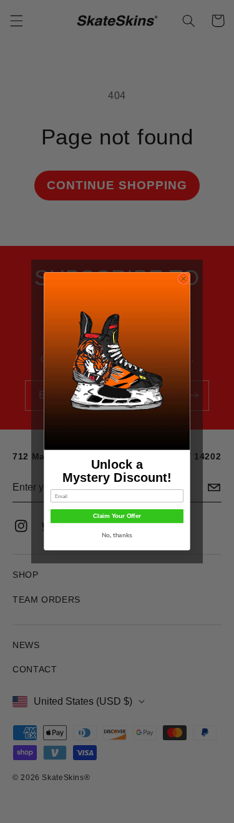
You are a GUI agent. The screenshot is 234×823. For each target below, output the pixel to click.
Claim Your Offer (117, 516)
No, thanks (117, 536)
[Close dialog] (183, 279)
